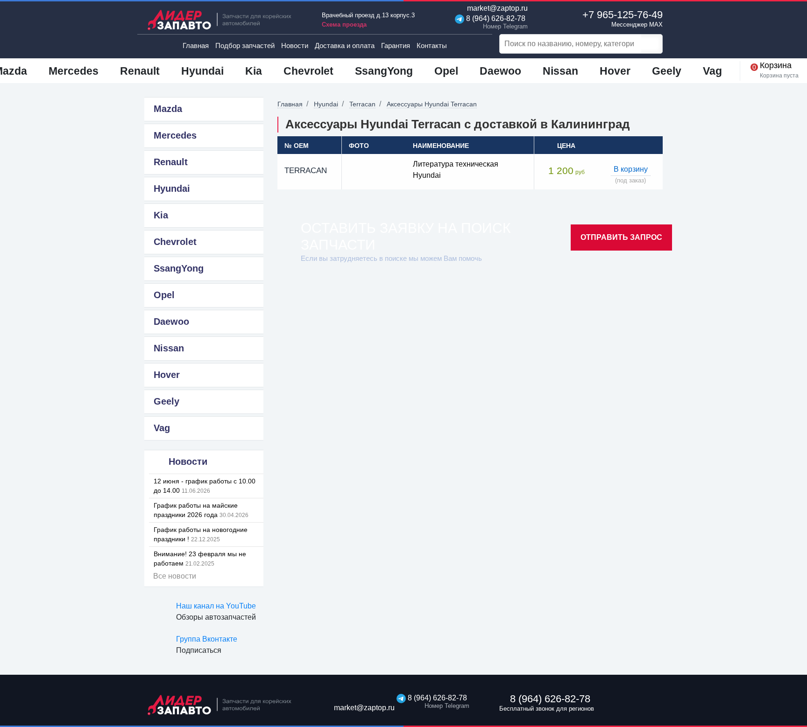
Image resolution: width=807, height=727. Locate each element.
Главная (196, 45)
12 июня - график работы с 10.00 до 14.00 (204, 485)
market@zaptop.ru (496, 8)
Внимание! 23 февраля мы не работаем (200, 558)
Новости (294, 45)
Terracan (362, 104)
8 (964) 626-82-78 (494, 22)
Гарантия (395, 45)
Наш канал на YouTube (216, 606)
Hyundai (326, 104)
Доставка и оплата (345, 45)
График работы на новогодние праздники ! (201, 534)
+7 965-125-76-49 (622, 18)
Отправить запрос (621, 237)
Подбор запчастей (245, 45)
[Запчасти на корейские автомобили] (226, 19)
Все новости (174, 576)
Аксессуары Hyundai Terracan (432, 104)
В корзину (631, 169)
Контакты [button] (432, 45)
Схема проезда (344, 24)
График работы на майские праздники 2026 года (201, 510)
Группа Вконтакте (206, 639)
